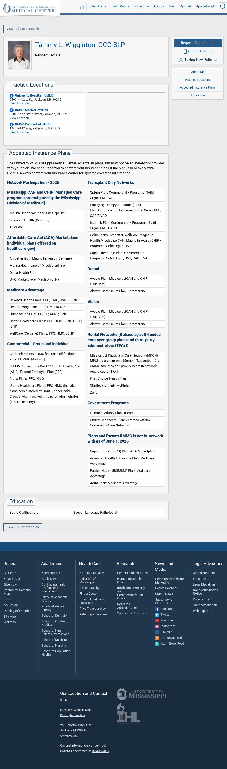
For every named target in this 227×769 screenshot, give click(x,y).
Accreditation (51, 573)
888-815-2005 (100, 751)
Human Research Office (129, 580)
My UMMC (11, 605)
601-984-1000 (97, 745)
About (157, 6)
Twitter (164, 615)
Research (139, 6)
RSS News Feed (170, 638)
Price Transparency (92, 609)
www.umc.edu (69, 736)
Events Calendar (166, 588)
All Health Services (91, 573)
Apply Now (49, 579)
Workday (10, 622)
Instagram (167, 626)
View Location (19, 103)
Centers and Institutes (132, 573)
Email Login (12, 579)
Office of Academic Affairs (54, 599)
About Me (197, 72)
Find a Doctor (88, 594)
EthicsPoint (201, 579)
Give (172, 6)
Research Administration (127, 606)
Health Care (118, 6)
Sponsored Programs (132, 613)
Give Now (10, 584)
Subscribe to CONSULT (163, 601)
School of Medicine (54, 640)
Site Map (10, 617)
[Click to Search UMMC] (223, 6)
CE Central (11, 573)
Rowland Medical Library (53, 608)
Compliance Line (204, 573)
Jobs (7, 599)
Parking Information (17, 611)
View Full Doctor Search (22, 29)
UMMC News (164, 594)
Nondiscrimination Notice (205, 592)
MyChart (185, 6)
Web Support (202, 611)
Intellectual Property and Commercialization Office (131, 593)
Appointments (206, 6)
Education (97, 6)
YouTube (166, 620)
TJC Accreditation (205, 605)
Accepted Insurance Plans (198, 87)
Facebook (166, 609)
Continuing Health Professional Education (54, 588)
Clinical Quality (89, 588)
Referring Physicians (93, 614)
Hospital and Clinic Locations (92, 601)
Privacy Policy (202, 599)
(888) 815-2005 (200, 51)
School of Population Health (56, 653)
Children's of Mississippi (87, 580)
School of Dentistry (55, 615)
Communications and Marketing (170, 580)
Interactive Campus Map (17, 592)
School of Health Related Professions (55, 632)
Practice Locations (198, 80)
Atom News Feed (171, 644)
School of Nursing (54, 646)
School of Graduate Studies (55, 623)
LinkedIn (165, 632)
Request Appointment (198, 43)
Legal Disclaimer (204, 584)
